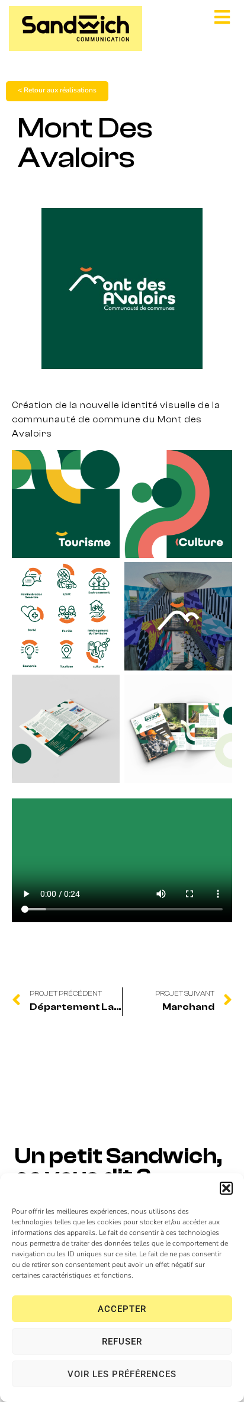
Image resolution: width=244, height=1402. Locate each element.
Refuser (122, 1341)
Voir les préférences (122, 1374)
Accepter (122, 1309)
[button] (226, 1188)
